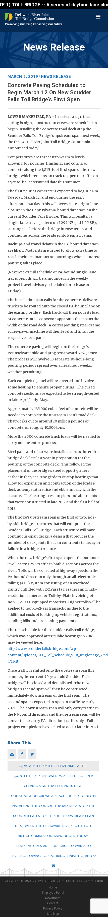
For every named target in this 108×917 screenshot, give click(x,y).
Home (53, 887)
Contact (52, 903)
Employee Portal (53, 892)
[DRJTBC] (30, 16)
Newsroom (52, 898)
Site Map (53, 913)
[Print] (12, 754)
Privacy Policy (52, 908)
